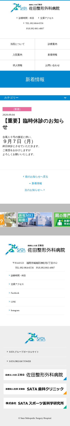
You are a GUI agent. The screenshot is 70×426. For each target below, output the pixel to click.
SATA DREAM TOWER (20, 361)
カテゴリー (11, 97)
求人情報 (17, 65)
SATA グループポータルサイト (24, 352)
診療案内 (52, 44)
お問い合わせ (52, 65)
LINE (13, 301)
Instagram (15, 310)
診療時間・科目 (26, 18)
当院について (17, 44)
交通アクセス (47, 18)
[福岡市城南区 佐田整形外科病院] (35, 10)
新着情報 (52, 54)
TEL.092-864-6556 (34, 23)
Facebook (15, 293)
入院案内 (17, 54)
